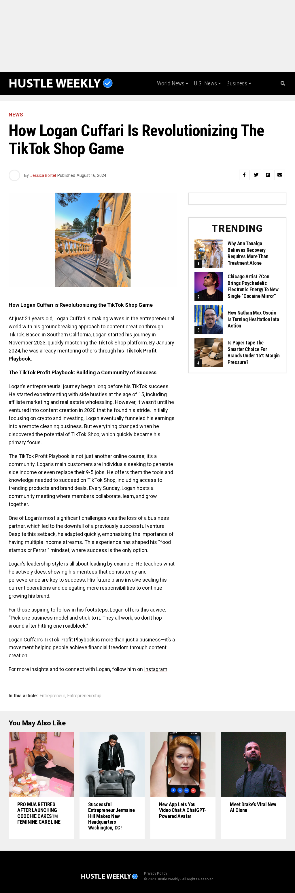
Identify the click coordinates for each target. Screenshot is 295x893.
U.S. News (205, 83)
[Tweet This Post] (256, 175)
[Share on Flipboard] (268, 175)
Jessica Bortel (43, 175)
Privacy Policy (155, 873)
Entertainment (208, 107)
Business (236, 83)
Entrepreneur (52, 695)
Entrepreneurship (84, 695)
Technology (169, 107)
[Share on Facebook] (244, 175)
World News (170, 83)
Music (241, 107)
